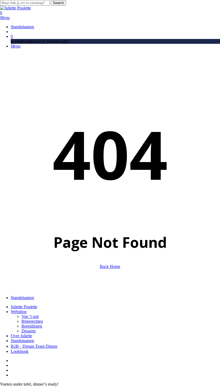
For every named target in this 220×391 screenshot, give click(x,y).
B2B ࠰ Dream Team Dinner (34, 346)
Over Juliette (21, 335)
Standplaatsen (22, 340)
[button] (5, 17)
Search (58, 3)
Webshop (19, 311)
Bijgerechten (32, 321)
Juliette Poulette (24, 306)
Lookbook (19, 351)
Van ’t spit (30, 316)
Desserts (28, 331)
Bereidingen (31, 326)
